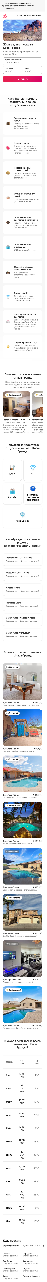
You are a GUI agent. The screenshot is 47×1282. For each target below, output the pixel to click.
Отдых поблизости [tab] (11, 1246)
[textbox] (13, 71)
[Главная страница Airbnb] (5, 16)
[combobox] (22, 62)
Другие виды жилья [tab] (31, 1246)
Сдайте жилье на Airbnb (29, 15)
